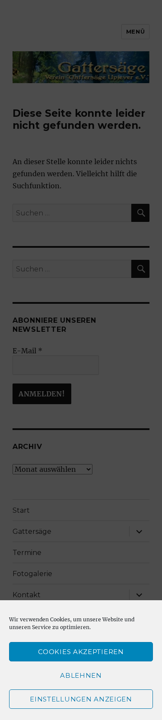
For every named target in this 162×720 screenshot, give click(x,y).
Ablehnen (81, 675)
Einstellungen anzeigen (81, 699)
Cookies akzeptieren (81, 652)
